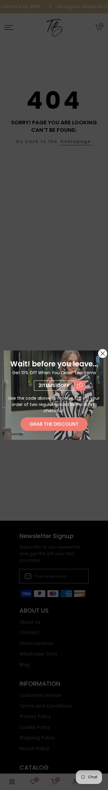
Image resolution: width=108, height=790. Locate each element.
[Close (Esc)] (102, 353)
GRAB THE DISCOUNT (54, 424)
